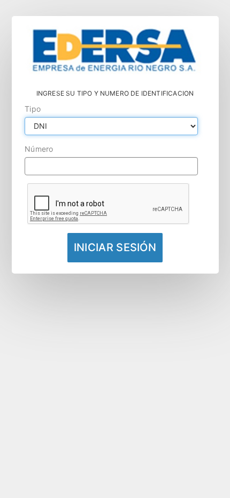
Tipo (33, 108)
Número (39, 148)
